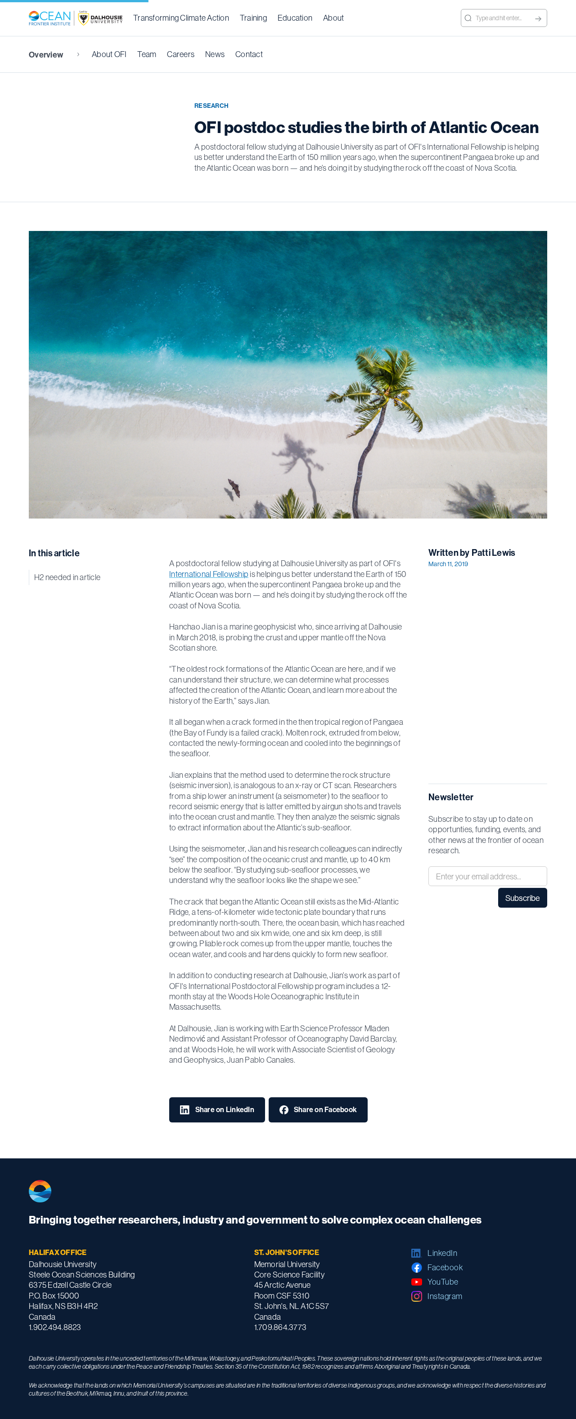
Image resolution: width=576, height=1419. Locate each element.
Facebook (445, 1267)
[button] (181, 18)
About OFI (109, 54)
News (215, 54)
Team (146, 54)
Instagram (445, 1296)
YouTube (443, 1282)
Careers (180, 54)
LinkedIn (442, 1253)
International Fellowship (208, 574)
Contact (249, 54)
